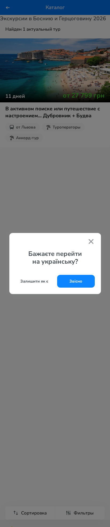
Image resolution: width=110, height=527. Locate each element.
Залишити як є (34, 281)
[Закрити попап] (91, 242)
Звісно (75, 281)
